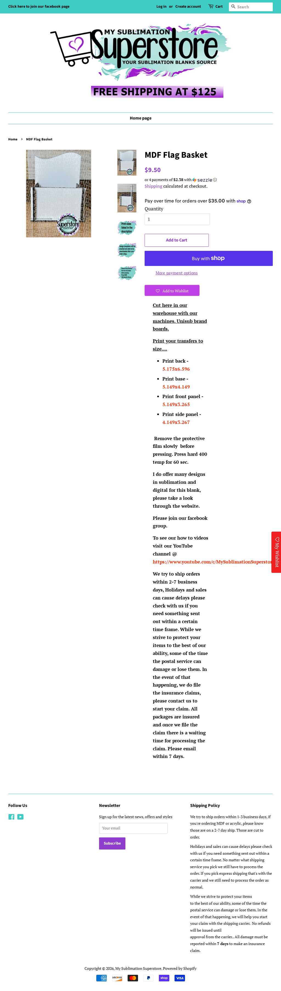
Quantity (154, 209)
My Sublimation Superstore (138, 968)
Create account (188, 6)
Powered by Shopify (179, 968)
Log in (161, 6)
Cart (219, 6)
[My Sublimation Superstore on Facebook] (11, 817)
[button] (209, 179)
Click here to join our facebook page (38, 6)
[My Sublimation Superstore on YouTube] (20, 817)
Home (13, 139)
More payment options (177, 273)
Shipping (153, 186)
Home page (140, 118)
